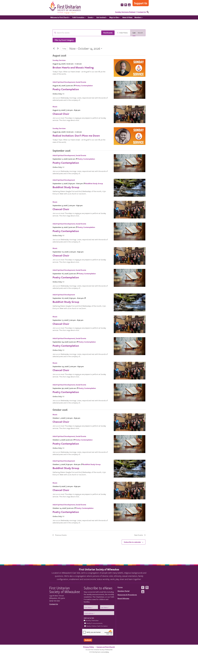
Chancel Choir (61, 114)
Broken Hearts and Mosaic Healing (73, 67)
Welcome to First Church (59, 17)
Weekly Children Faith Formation (97, 626)
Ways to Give (114, 17)
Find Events (108, 32)
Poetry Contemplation (66, 89)
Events (90, 17)
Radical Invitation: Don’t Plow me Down (76, 135)
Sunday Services (59, 60)
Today (64, 48)
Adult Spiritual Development (64, 82)
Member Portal (123, 591)
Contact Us (141, 12)
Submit (88, 640)
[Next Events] (58, 48)
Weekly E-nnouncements (94, 623)
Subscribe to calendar (132, 542)
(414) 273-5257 (54, 600)
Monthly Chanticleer (92, 620)
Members (137, 17)
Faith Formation (78, 17)
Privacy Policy (88, 647)
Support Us (140, 3)
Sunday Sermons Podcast (125, 12)
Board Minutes (123, 598)
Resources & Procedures (127, 594)
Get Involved (101, 17)
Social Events (81, 82)
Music (55, 106)
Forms (120, 587)
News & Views (127, 17)
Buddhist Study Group (66, 187)
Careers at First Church (106, 647)
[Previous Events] (54, 48)
